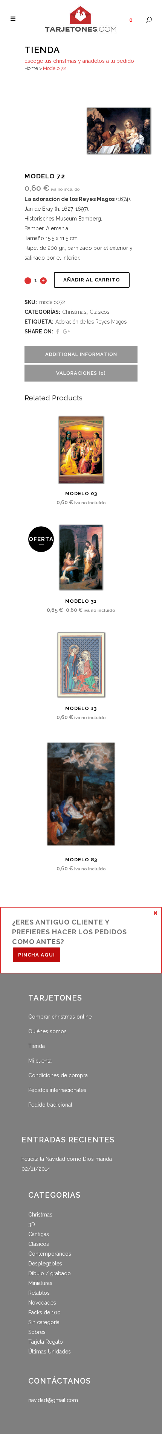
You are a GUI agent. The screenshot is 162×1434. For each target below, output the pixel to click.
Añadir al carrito (91, 280)
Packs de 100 (44, 1312)
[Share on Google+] (66, 331)
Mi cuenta (40, 1061)
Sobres (37, 1332)
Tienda (36, 1046)
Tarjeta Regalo (45, 1342)
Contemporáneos (49, 1254)
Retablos (39, 1293)
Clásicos (99, 312)
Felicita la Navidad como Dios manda (66, 1159)
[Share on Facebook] (57, 331)
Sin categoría (44, 1322)
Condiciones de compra (58, 1075)
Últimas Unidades (49, 1352)
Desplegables (45, 1264)
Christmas (74, 312)
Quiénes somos (47, 1031)
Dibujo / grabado (49, 1273)
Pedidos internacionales (57, 1090)
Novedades (42, 1303)
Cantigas (38, 1234)
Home (31, 68)
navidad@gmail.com (53, 1400)
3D (31, 1224)
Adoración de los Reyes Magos (91, 322)
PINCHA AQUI (36, 955)
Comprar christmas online (60, 1017)
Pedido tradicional (50, 1105)
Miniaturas (40, 1283)
